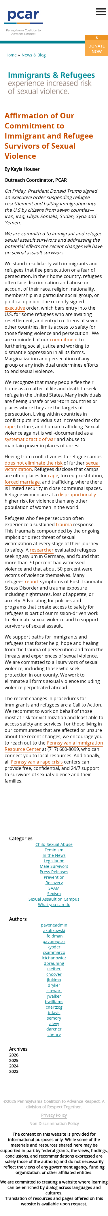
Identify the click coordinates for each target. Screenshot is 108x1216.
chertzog (54, 1007)
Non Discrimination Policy (54, 1123)
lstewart (54, 990)
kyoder (54, 947)
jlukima (54, 979)
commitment (63, 339)
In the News (54, 855)
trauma (64, 524)
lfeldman (54, 936)
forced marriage (22, 482)
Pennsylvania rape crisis (37, 762)
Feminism (54, 850)
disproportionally (77, 494)
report (32, 581)
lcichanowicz (54, 958)
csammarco (54, 952)
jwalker (54, 996)
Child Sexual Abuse (54, 844)
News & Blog (34, 55)
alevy (54, 1023)
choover (54, 974)
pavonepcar (54, 941)
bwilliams (54, 1001)
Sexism (54, 893)
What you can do (54, 904)
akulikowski (54, 930)
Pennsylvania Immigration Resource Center (54, 746)
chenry (54, 1034)
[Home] (23, 37)
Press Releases (54, 871)
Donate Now (96, 44)
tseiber (54, 968)
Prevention (54, 877)
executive (15, 308)
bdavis (54, 1012)
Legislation (54, 860)
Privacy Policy (54, 1115)
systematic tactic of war (30, 439)
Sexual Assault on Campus (54, 899)
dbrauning (54, 963)
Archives (18, 1049)
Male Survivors (54, 866)
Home (11, 55)
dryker (54, 985)
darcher (54, 1029)
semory (54, 1018)
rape (10, 426)
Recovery (54, 882)
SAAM (54, 888)
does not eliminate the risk (33, 463)
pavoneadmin (54, 925)
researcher (42, 550)
